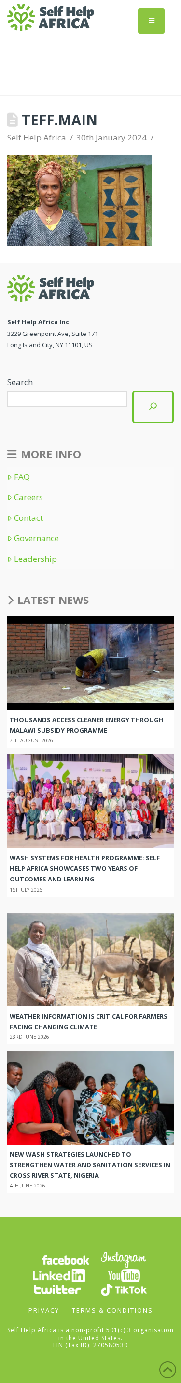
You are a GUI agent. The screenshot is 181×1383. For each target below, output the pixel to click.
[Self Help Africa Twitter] (57, 1289)
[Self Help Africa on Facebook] (65, 1259)
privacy (43, 1310)
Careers (28, 497)
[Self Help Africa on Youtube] (124, 1275)
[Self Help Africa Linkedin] (57, 1275)
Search (20, 382)
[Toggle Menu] (151, 21)
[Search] (153, 407)
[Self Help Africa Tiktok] (124, 1289)
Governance (36, 538)
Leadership (35, 559)
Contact (28, 518)
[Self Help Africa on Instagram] (124, 1259)
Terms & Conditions (112, 1310)
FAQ (22, 477)
